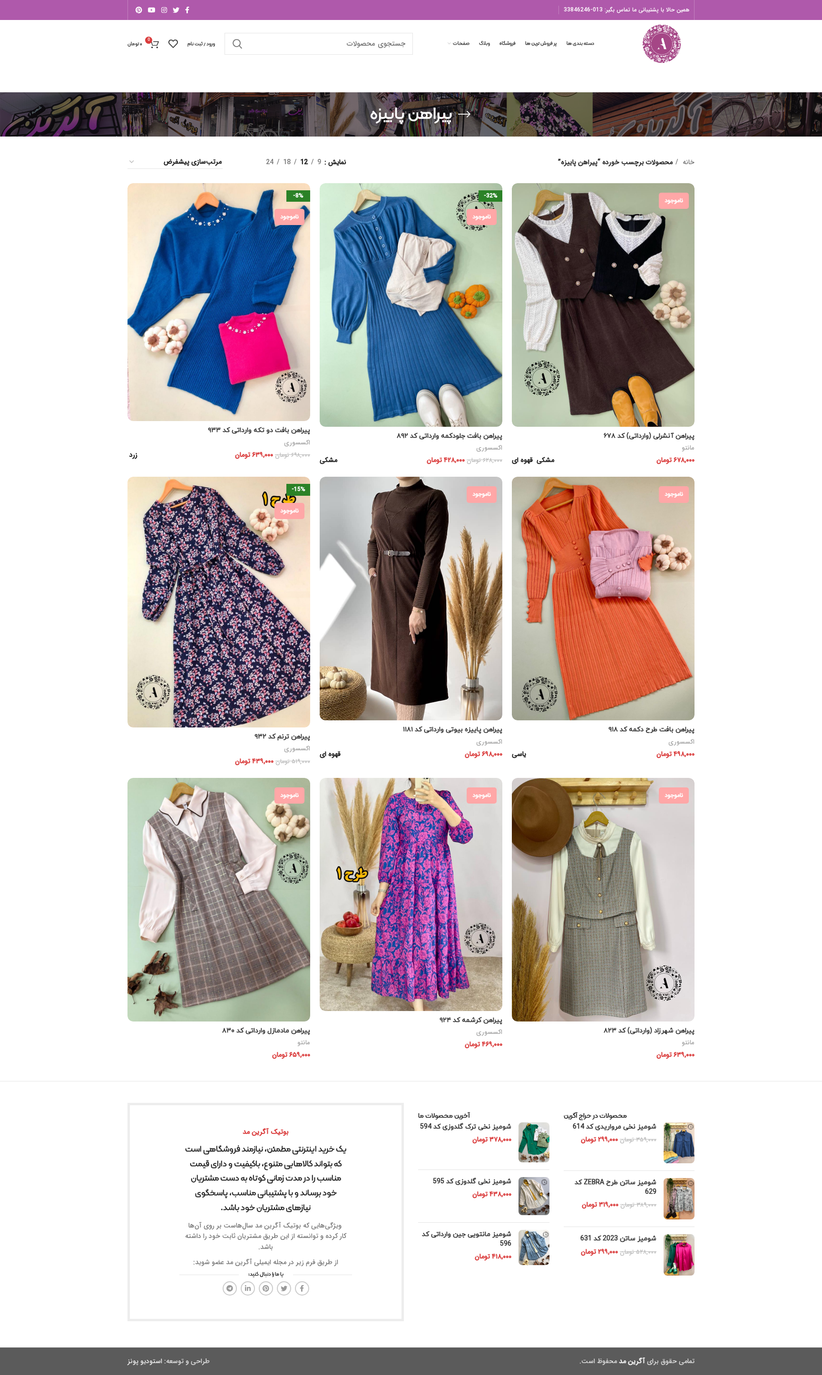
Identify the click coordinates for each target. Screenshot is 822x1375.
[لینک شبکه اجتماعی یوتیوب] (151, 10)
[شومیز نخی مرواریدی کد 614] (679, 1143)
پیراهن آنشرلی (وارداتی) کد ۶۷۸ (649, 436)
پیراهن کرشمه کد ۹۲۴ (471, 1020)
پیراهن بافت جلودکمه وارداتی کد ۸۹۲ (449, 436)
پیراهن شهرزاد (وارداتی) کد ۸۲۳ (649, 1030)
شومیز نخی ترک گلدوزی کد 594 (465, 1126)
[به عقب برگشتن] (464, 114)
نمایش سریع (519, 220)
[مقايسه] (519, 198)
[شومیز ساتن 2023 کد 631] (679, 1255)
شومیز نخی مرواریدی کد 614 (614, 1126)
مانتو (688, 448)
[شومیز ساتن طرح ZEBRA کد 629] (679, 1198)
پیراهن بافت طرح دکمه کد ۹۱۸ (651, 729)
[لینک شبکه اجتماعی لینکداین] (248, 1288)
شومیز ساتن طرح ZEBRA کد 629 (615, 1187)
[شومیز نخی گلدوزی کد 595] (534, 1196)
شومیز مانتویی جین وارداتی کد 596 (466, 1239)
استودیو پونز (144, 1361)
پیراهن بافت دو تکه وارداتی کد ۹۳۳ (259, 430)
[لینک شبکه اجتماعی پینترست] (139, 10)
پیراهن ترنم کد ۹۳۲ (282, 736)
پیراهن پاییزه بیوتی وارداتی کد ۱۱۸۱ (452, 729)
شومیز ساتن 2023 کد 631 (618, 1238)
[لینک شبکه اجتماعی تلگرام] (230, 1288)
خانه (688, 162)
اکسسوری (489, 448)
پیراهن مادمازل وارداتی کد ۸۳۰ (266, 1030)
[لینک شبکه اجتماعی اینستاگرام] (164, 10)
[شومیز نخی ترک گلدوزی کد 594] (534, 1142)
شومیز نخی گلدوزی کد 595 (472, 1181)
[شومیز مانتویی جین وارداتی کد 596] (534, 1247)
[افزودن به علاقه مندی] (519, 241)
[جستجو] (237, 44)
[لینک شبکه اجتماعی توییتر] (176, 10)
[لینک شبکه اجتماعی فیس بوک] (187, 10)
